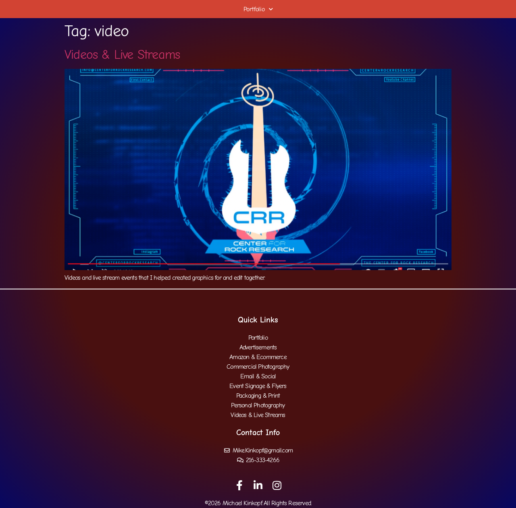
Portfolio (254, 9)
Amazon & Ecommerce (258, 357)
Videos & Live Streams (122, 54)
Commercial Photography (258, 366)
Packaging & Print (258, 395)
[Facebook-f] (239, 485)
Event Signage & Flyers (257, 386)
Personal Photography (258, 405)
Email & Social (258, 376)
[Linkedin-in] (258, 485)
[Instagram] (277, 485)
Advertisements (258, 347)
